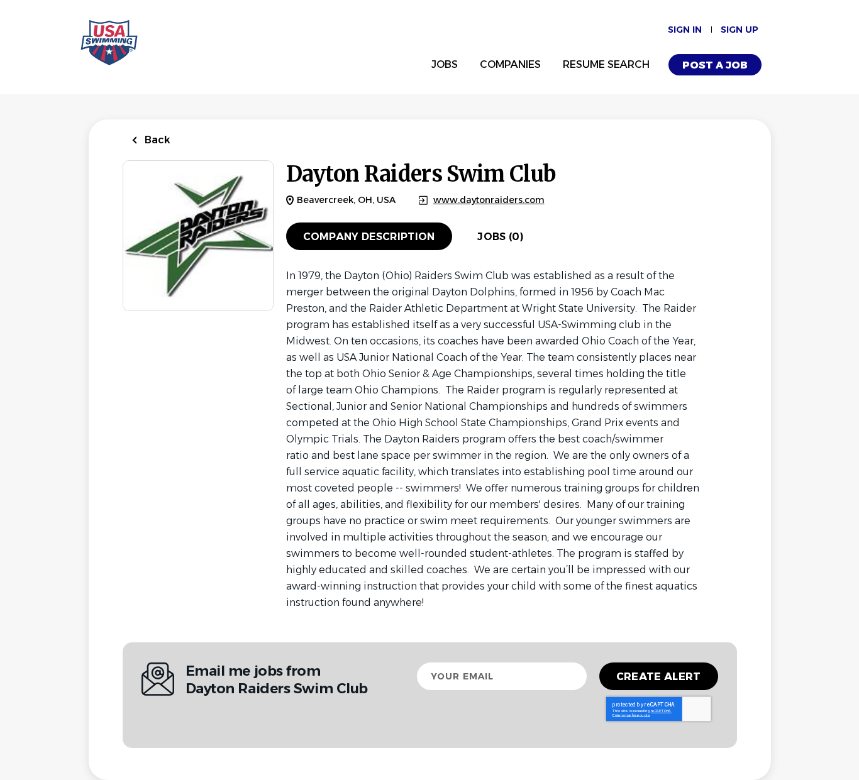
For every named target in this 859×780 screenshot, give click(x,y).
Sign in (685, 29)
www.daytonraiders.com (489, 200)
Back (156, 140)
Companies (510, 64)
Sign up (739, 29)
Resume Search (606, 64)
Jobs (444, 64)
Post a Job (715, 65)
